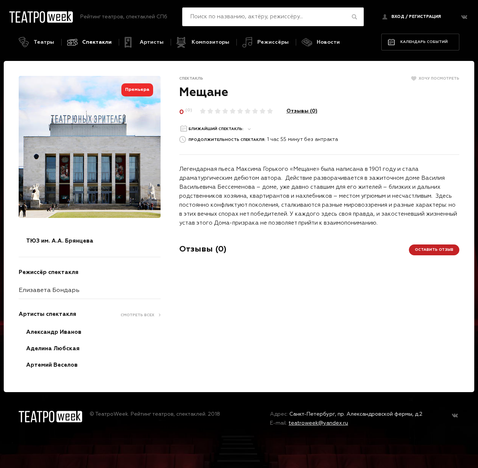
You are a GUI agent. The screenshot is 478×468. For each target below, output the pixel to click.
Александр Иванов (53, 332)
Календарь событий (424, 42)
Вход (397, 17)
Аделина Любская (53, 348)
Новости (328, 42)
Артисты (152, 42)
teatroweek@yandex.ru (318, 423)
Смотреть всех (137, 315)
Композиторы (210, 42)
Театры (44, 42)
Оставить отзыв (434, 250)
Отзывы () (301, 111)
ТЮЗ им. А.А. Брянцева (59, 241)
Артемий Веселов (52, 365)
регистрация (425, 17)
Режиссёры (273, 42)
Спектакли (97, 42)
